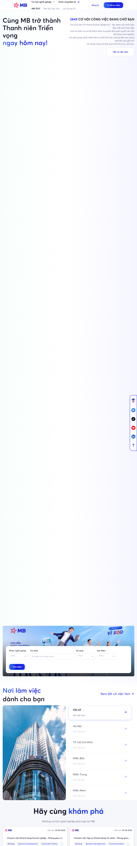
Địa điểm (101, 650)
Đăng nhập (115, 5)
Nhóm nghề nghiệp (17, 650)
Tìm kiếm (34, 650)
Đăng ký (95, 5)
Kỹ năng (79, 650)
